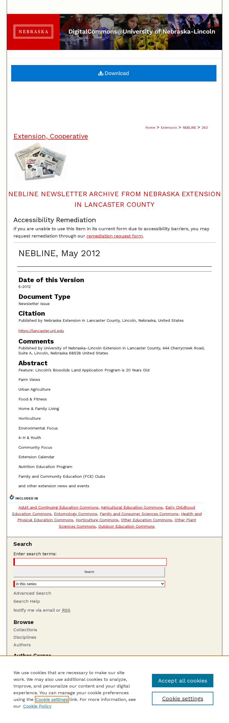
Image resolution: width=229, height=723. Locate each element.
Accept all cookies (182, 680)
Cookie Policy (37, 706)
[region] (114, 689)
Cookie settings (52, 699)
